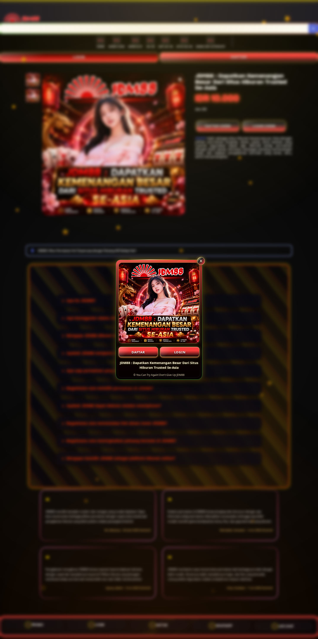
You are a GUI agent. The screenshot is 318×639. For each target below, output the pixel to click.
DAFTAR (138, 352)
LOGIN (180, 352)
